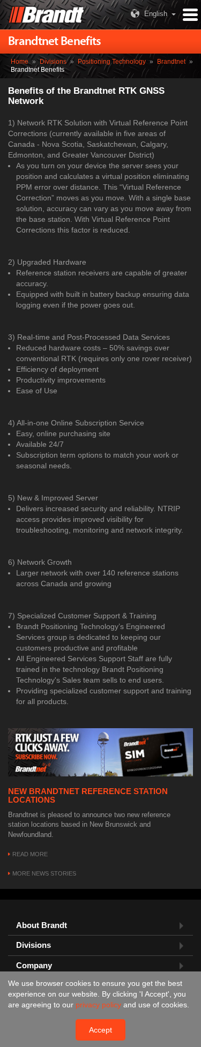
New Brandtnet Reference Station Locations (88, 796)
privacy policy (99, 1004)
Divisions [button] (33, 945)
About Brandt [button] (41, 925)
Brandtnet (171, 61)
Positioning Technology (112, 61)
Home (19, 61)
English (155, 14)
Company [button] (34, 965)
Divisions (53, 61)
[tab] (100, 926)
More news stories (44, 873)
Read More (30, 854)
